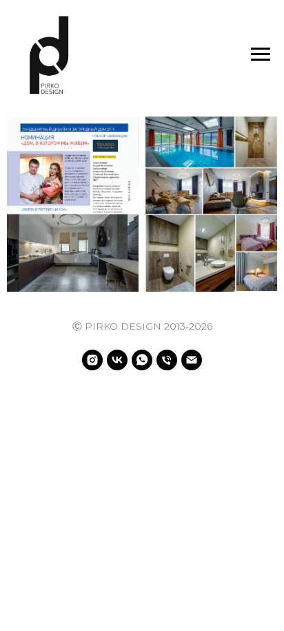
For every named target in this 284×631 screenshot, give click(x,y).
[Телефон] (166, 360)
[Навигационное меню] (260, 54)
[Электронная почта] (191, 360)
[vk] (117, 360)
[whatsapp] (142, 360)
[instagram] (92, 360)
